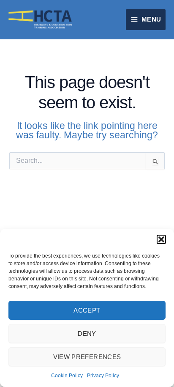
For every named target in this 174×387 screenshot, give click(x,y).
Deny (87, 333)
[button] (161, 239)
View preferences (87, 356)
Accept (86, 310)
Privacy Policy (103, 376)
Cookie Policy (67, 376)
